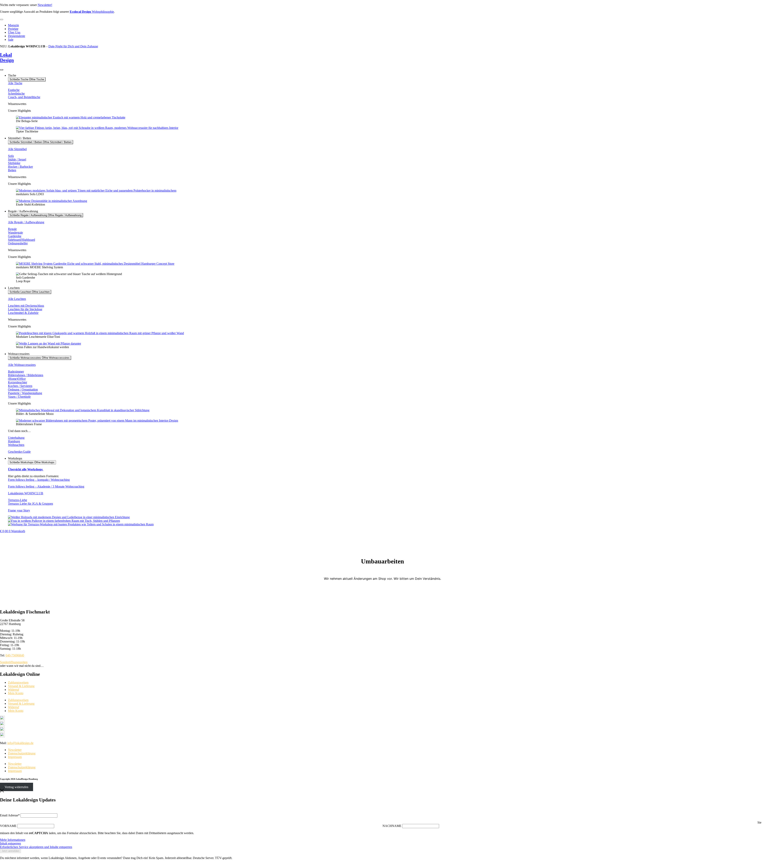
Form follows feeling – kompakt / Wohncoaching (39, 479)
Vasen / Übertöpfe (19, 396)
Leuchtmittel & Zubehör (23, 312)
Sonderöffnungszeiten (13, 662)
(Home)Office (17, 378)
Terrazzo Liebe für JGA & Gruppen (30, 503)
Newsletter (15, 749)
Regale (12, 229)
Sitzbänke (14, 163)
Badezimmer (16, 371)
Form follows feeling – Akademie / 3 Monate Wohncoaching (46, 486)
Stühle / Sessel (17, 159)
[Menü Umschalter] (1, 19)
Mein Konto (15, 693)
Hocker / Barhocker (20, 166)
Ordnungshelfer (18, 243)
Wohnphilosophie (92, 11)
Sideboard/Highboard (21, 239)
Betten (12, 170)
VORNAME (8, 826)
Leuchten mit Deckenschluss (26, 305)
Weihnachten (16, 445)
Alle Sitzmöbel (17, 149)
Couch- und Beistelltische (24, 97)
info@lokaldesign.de (20, 743)
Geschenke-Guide (19, 451)
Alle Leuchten (17, 299)
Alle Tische (15, 83)
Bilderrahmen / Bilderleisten (25, 375)
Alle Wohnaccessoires (22, 364)
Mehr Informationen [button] (12, 839)
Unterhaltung (16, 437)
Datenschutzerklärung (21, 753)
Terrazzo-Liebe (17, 500)
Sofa (11, 156)
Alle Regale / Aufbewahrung (26, 222)
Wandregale (15, 232)
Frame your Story (19, 510)
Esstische (14, 90)
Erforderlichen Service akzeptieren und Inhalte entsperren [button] (36, 847)
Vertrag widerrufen (16, 787)
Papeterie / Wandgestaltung (25, 393)
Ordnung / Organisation (23, 389)
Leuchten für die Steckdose (25, 309)
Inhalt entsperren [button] (10, 843)
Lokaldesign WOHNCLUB (25, 493)
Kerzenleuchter (17, 382)
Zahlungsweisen (18, 682)
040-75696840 (15, 655)
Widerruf (13, 689)
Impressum (15, 757)
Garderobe (14, 236)
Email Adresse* (10, 815)
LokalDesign (7, 57)
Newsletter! (45, 5)
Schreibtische (16, 93)
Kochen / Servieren (20, 386)
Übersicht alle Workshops (25, 469)
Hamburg (14, 441)
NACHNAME (391, 826)
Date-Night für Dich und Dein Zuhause (73, 46)
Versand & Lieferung (21, 686)
